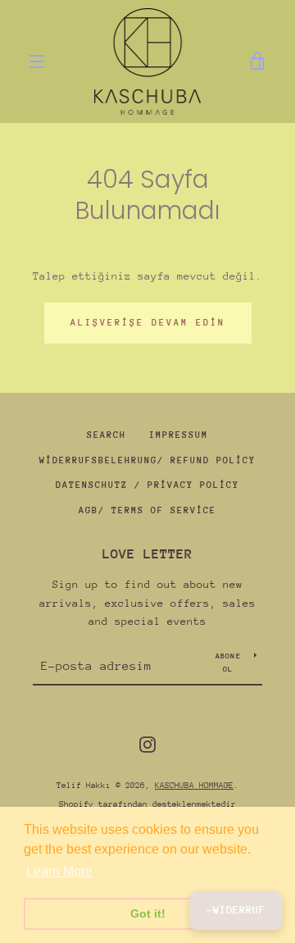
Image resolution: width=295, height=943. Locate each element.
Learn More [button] (59, 871)
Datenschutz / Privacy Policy (147, 485)
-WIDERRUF (236, 910)
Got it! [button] (148, 913)
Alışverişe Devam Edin (147, 322)
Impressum (178, 435)
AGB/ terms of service (147, 510)
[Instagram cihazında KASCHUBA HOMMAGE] (147, 743)
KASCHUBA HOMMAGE (194, 785)
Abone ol (228, 662)
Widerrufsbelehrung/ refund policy (147, 460)
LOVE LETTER (147, 554)
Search (106, 435)
